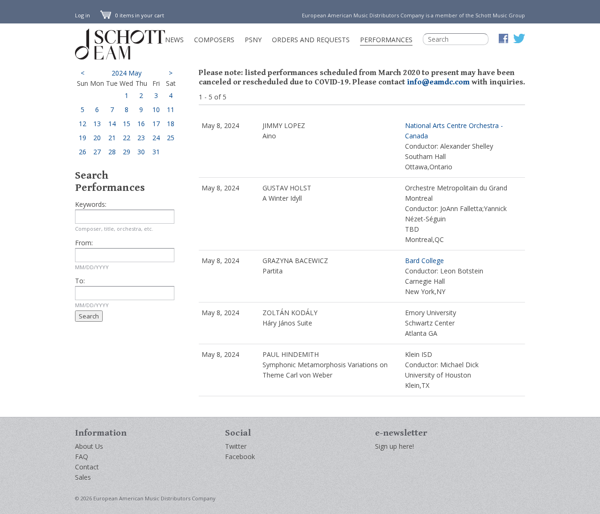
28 (112, 151)
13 (97, 123)
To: (80, 280)
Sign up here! (394, 446)
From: (84, 242)
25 (170, 137)
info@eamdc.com (438, 82)
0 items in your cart (139, 15)
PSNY (253, 39)
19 (82, 137)
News (174, 39)
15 (126, 123)
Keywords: (90, 204)
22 (126, 137)
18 (170, 123)
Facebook (240, 456)
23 (141, 137)
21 (112, 137)
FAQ (81, 456)
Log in (82, 15)
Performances (386, 39)
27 (97, 151)
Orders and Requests (311, 39)
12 (82, 123)
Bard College (424, 260)
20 (97, 137)
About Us (89, 446)
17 (156, 123)
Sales (83, 477)
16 (141, 123)
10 (156, 109)
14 (112, 123)
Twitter (236, 446)
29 (126, 151)
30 (141, 151)
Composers (214, 39)
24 (156, 137)
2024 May (127, 72)
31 (156, 151)
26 (82, 151)
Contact (87, 466)
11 (170, 109)
